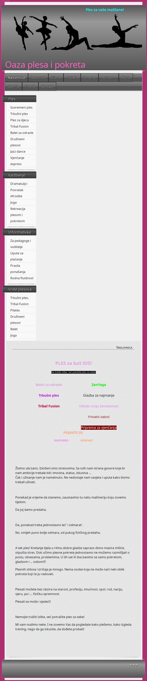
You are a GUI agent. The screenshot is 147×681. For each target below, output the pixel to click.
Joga (13, 202)
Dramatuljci (18, 184)
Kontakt (47, 86)
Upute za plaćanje (16, 256)
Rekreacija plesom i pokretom (17, 215)
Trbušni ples (19, 114)
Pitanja (30, 86)
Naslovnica (16, 77)
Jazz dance (17, 151)
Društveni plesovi (17, 142)
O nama (89, 77)
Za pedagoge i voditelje (20, 244)
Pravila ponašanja (17, 269)
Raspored (38, 77)
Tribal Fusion (19, 126)
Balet (14, 329)
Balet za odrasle (21, 133)
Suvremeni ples (21, 107)
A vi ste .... (109, 77)
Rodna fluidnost (21, 278)
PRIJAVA (72, 77)
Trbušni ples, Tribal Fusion (19, 301)
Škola (126, 77)
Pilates (15, 310)
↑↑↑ (133, 665)
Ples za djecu (19, 120)
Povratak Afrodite (16, 193)
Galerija (13, 86)
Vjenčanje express (17, 161)
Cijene (55, 77)
